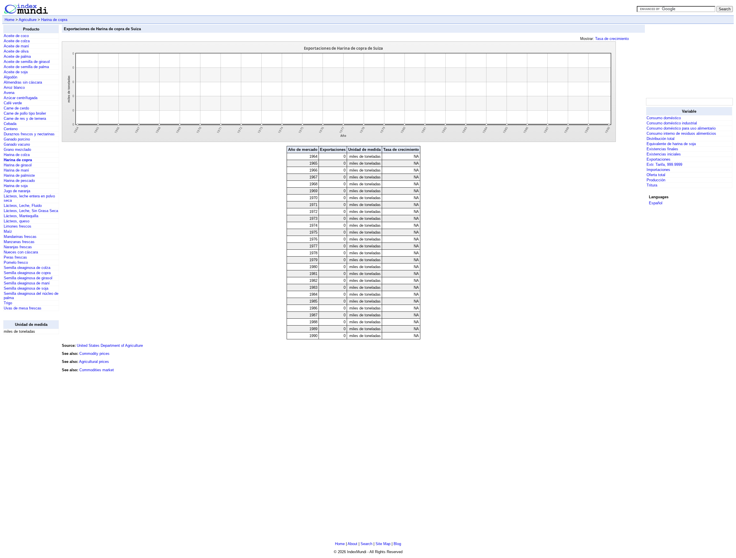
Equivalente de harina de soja (671, 144)
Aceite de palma (17, 56)
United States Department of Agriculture (110, 345)
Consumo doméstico (664, 118)
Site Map (382, 544)
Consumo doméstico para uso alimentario (681, 128)
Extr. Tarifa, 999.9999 (664, 164)
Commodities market (96, 370)
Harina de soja (16, 186)
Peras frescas (15, 257)
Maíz (8, 231)
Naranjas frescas (18, 247)
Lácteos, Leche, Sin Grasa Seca (31, 211)
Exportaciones (658, 159)
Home (9, 20)
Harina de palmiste (19, 175)
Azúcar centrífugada (20, 98)
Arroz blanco (14, 87)
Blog (397, 544)
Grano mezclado (17, 149)
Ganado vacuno (17, 144)
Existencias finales (662, 149)
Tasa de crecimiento (612, 38)
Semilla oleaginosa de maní (27, 283)
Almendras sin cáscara (23, 82)
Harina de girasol (18, 165)
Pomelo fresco (16, 262)
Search (366, 544)
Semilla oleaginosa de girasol (28, 278)
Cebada (10, 124)
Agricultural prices (94, 361)
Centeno (11, 129)
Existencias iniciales (664, 154)
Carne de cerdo (16, 108)
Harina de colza (17, 155)
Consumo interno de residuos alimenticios (681, 133)
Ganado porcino (17, 139)
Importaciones (658, 170)
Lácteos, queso (16, 221)
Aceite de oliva (16, 51)
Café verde (13, 103)
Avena (9, 93)
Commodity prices (94, 353)
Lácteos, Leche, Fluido (23, 205)
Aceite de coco (16, 36)
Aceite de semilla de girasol (27, 61)
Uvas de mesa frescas (22, 308)
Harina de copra (54, 20)
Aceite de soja (16, 72)
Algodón (10, 77)
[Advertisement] (26, 425)
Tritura (652, 185)
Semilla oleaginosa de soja (26, 288)
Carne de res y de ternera (25, 118)
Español (655, 203)
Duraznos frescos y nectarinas (29, 134)
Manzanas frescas (19, 242)
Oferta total (656, 175)
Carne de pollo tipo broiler (25, 113)
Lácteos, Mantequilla (21, 216)
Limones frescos (17, 226)
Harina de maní (16, 170)
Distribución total (660, 138)
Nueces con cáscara (21, 252)
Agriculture (28, 20)
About (352, 544)
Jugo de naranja (17, 191)
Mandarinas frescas (20, 236)
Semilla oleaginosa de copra (27, 273)
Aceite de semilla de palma (26, 67)
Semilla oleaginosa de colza (27, 267)
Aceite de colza (17, 41)
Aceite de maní (16, 46)
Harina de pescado (19, 180)
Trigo (8, 303)
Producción (656, 180)
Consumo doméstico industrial (672, 123)
